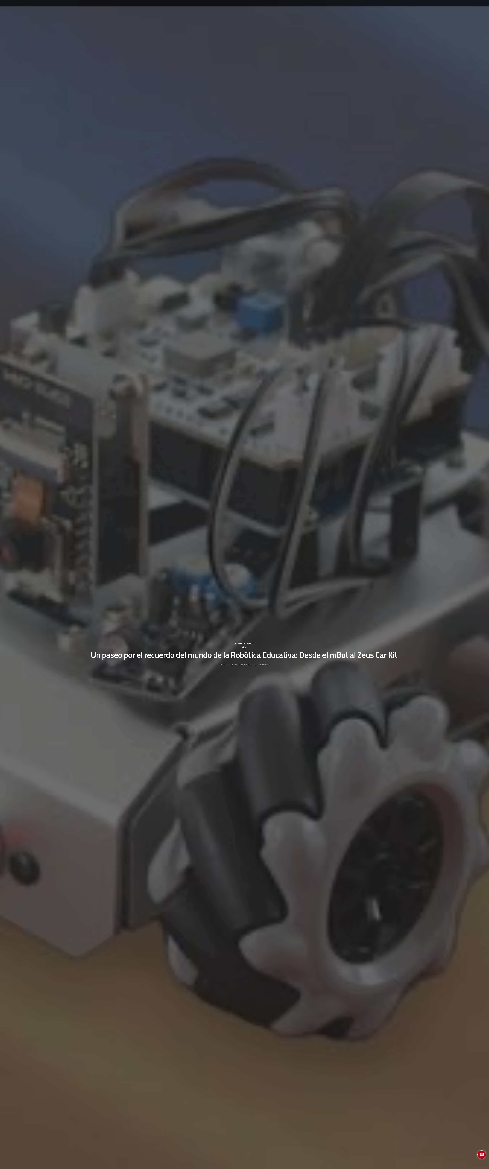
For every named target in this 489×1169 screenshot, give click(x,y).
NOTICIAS (238, 643)
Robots (250, 643)
